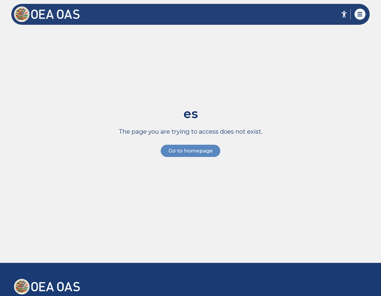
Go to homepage (190, 151)
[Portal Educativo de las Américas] (50, 14)
